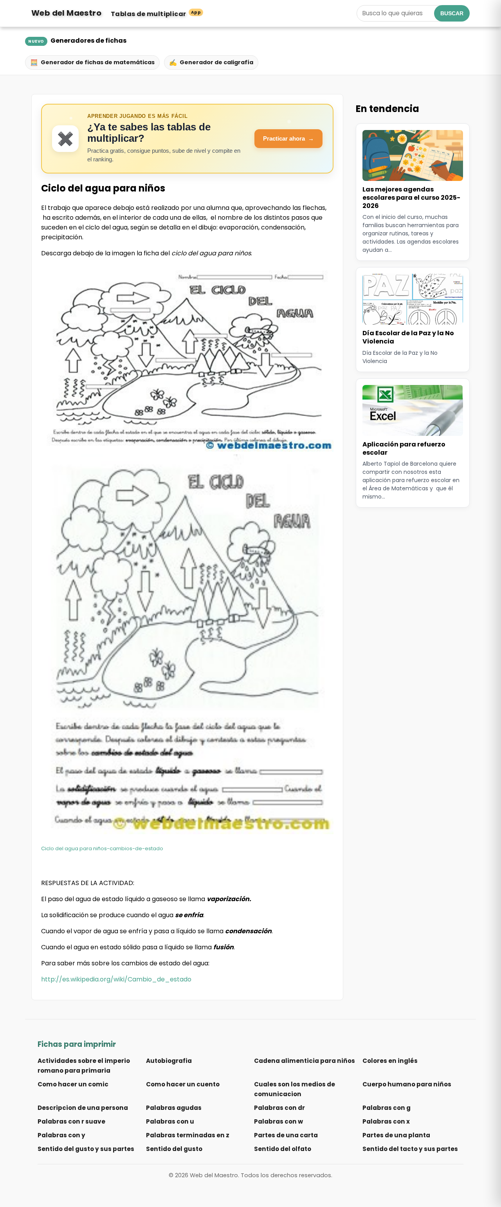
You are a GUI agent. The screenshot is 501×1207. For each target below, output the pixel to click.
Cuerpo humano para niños (406, 1084)
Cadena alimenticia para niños (304, 1061)
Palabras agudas (174, 1108)
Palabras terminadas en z (187, 1135)
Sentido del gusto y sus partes (86, 1149)
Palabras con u (170, 1121)
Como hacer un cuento (183, 1084)
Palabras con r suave (71, 1121)
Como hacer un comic (73, 1084)
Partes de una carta (286, 1135)
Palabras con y (61, 1135)
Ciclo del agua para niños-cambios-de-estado (102, 848)
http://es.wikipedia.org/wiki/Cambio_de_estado (116, 979)
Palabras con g (386, 1108)
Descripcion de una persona (83, 1108)
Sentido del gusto (174, 1149)
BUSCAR (451, 13)
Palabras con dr (279, 1108)
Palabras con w (278, 1121)
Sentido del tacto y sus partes (410, 1149)
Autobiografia (169, 1061)
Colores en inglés (390, 1061)
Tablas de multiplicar (156, 13)
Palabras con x (386, 1121)
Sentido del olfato (282, 1149)
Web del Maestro (66, 12)
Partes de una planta (396, 1135)
